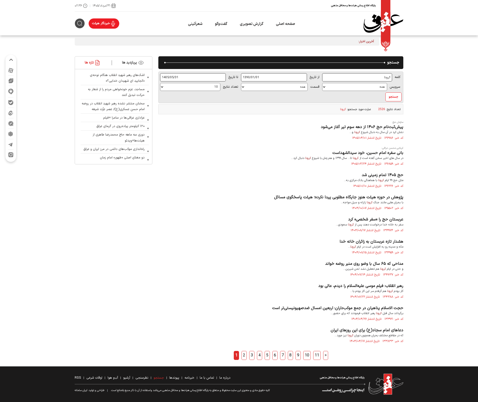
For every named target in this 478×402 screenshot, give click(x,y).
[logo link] (383, 23)
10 (307, 355)
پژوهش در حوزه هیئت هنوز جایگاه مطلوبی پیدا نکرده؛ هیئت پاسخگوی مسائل (338, 197)
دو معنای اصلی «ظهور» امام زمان (122, 157)
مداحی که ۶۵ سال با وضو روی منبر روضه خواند (364, 264)
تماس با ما (207, 377)
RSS (78, 377)
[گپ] (10, 123)
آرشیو (126, 377)
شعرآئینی (195, 24)
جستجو (159, 377)
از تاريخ (314, 77)
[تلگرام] (10, 144)
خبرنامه (189, 377)
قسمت (314, 86)
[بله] (10, 102)
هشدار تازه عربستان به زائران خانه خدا (371, 242)
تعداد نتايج (230, 86)
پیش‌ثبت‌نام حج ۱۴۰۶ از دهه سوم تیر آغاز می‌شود (362, 127)
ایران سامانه (81, 390)
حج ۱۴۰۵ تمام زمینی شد (382, 175)
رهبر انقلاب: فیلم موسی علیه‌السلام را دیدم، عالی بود (360, 286)
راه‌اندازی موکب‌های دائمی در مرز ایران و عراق (114, 149)
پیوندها (174, 377)
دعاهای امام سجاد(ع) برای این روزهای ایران (367, 330)
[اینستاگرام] (10, 154)
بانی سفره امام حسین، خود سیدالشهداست (367, 153)
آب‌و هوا (113, 377)
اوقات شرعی (94, 377)
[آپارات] (10, 70)
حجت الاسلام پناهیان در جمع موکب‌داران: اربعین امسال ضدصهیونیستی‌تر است (337, 308)
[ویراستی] (10, 80)
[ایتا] (10, 113)
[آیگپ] (10, 91)
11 (317, 355)
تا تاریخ (233, 77)
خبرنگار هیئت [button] (101, 23)
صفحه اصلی (285, 24)
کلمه (397, 77)
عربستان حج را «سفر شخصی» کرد (375, 219)
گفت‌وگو (221, 24)
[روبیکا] (10, 133)
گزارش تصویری (251, 24)
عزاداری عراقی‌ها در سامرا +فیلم (124, 117)
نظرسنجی (141, 377)
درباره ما (225, 377)
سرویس (395, 86)
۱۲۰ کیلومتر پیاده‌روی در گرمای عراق (120, 126)
